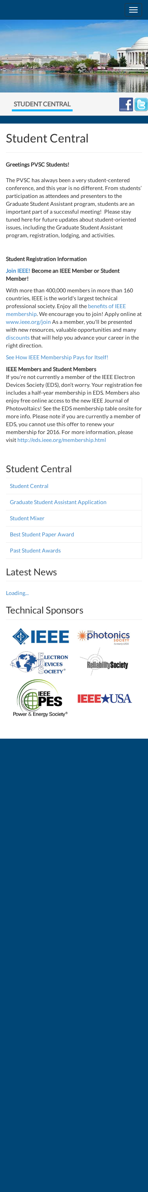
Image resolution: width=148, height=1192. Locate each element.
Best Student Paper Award (42, 534)
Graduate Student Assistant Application (58, 502)
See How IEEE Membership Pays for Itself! (57, 357)
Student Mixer (27, 518)
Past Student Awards (35, 550)
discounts (18, 337)
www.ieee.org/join (28, 321)
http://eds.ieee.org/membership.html (61, 439)
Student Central (29, 485)
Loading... (17, 593)
